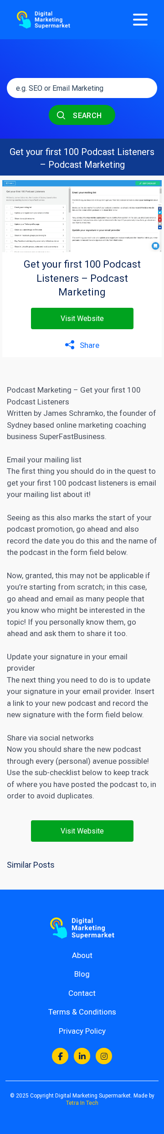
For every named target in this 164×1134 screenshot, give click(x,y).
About (82, 955)
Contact (82, 993)
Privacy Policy (82, 1031)
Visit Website (82, 318)
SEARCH (86, 115)
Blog (82, 974)
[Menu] (140, 19)
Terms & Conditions (82, 1011)
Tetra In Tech (82, 1103)
